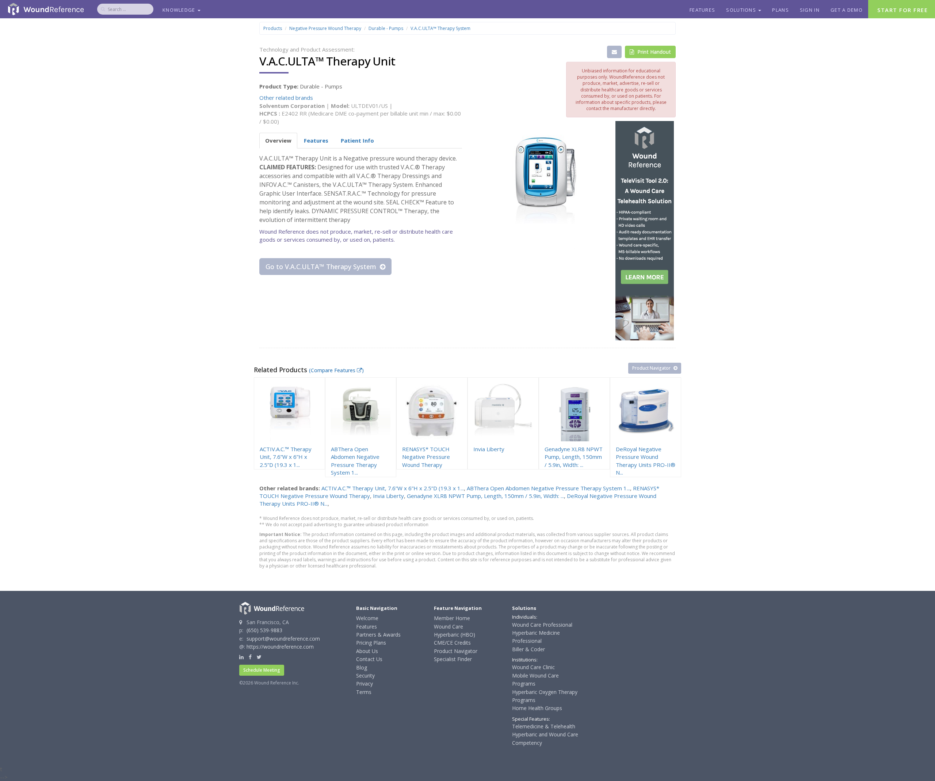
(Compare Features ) (336, 370)
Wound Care (448, 626)
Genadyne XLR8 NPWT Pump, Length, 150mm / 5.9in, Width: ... (485, 495)
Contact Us (369, 659)
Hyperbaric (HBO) (454, 634)
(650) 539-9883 (264, 630)
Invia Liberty (388, 495)
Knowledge (180, 10)
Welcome (367, 618)
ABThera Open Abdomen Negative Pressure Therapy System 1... (548, 488)
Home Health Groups (537, 708)
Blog (361, 667)
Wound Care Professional (542, 624)
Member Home (452, 618)
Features (702, 10)
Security (365, 675)
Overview (278, 140)
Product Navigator (652, 368)
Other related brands (286, 97)
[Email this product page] (614, 52)
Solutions (741, 10)
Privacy (364, 683)
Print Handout (653, 51)
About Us (367, 651)
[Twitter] (259, 656)
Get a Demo (847, 10)
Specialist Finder (453, 659)
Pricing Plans (371, 642)
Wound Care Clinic (533, 667)
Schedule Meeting (261, 670)
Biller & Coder (528, 649)
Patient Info (357, 140)
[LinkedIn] (241, 656)
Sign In (810, 10)
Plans (780, 10)
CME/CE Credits (452, 642)
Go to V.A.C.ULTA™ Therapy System (322, 266)
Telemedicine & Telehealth (543, 726)
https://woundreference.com (280, 646)
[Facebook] (250, 656)
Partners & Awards (378, 634)
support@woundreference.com (283, 638)
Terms (363, 691)
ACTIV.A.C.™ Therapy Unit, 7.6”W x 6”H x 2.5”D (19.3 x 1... (392, 488)
